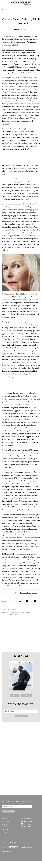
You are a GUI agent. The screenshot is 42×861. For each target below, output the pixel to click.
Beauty (13, 609)
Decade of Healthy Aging (13, 39)
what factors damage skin (11, 425)
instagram (28, 821)
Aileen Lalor (23, 29)
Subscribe (26, 695)
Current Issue (7, 827)
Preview (15, 695)
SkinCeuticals (31, 396)
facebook (28, 819)
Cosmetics (18, 612)
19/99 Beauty (17, 67)
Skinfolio (29, 227)
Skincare (26, 612)
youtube (27, 824)
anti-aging (10, 612)
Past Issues (6, 829)
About (4, 819)
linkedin (27, 826)
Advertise (6, 824)
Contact (5, 835)
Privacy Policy (8, 851)
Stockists (6, 821)
